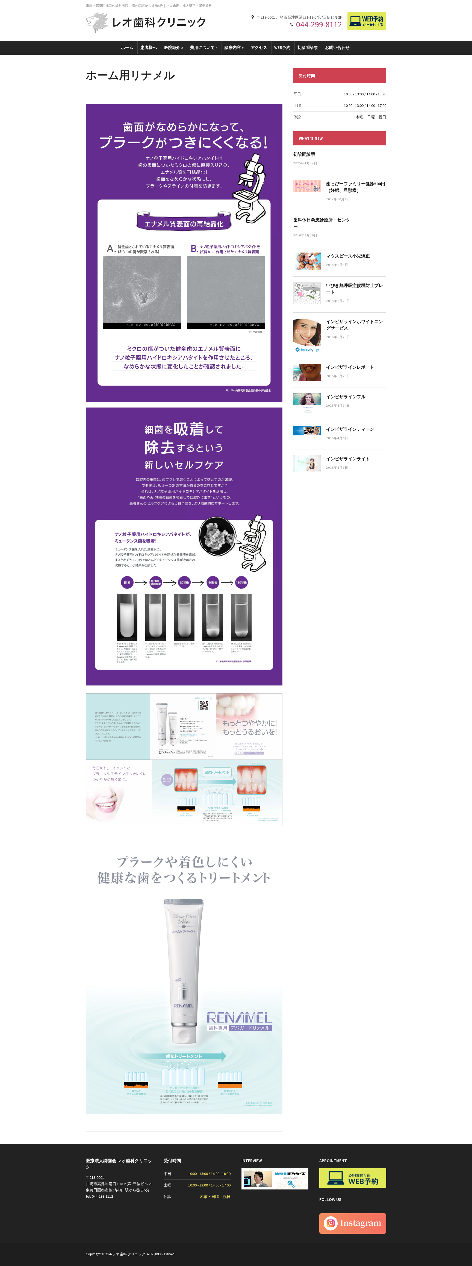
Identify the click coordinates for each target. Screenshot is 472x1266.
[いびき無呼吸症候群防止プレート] (307, 292)
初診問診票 (307, 47)
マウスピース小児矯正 (348, 256)
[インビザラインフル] (307, 403)
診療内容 (234, 47)
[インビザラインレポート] (307, 372)
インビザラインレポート (350, 367)
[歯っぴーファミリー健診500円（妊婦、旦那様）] (307, 185)
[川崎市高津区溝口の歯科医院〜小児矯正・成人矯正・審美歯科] (146, 22)
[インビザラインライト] (307, 463)
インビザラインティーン (350, 429)
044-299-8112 (319, 24)
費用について (203, 47)
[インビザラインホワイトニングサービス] (307, 334)
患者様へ (148, 47)
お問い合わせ (337, 47)
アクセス (259, 47)
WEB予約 (282, 47)
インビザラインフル (345, 396)
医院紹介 (173, 47)
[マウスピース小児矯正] (307, 261)
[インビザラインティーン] (307, 430)
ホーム (127, 47)
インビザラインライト (348, 458)
